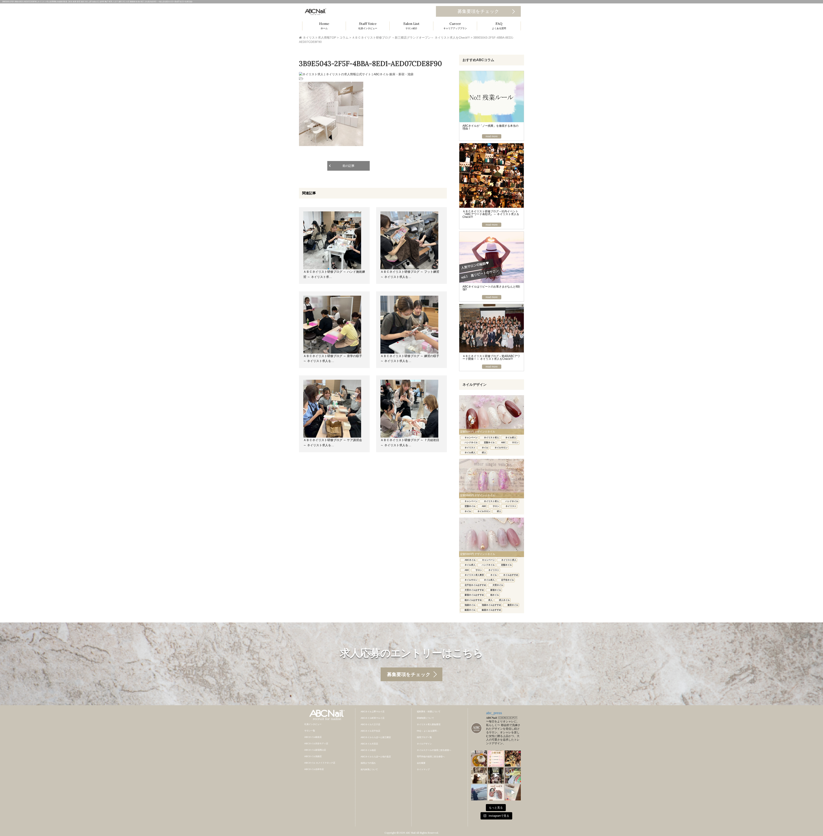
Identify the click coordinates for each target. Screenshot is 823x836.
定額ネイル (489, 442)
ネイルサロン (501, 447)
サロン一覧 (309, 730)
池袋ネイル (470, 605)
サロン (515, 442)
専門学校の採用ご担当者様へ (431, 756)
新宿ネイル (495, 590)
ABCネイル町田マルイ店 (372, 718)
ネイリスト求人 (491, 437)
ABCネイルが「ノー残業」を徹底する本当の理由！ (490, 127)
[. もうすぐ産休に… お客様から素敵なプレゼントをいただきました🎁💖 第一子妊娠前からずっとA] (513, 792)
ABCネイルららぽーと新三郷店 (376, 737)
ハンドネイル (471, 442)
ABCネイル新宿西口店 (315, 750)
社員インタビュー (312, 724)
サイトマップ (423, 769)
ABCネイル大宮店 (369, 744)
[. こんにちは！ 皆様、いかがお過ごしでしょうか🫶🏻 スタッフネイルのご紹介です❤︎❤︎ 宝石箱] (496, 792)
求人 (484, 452)
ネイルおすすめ (510, 575)
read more (492, 136)
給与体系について (369, 769)
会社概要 (421, 763)
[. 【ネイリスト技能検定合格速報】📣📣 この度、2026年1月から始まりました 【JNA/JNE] (496, 758)
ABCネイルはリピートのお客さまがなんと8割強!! (491, 288)
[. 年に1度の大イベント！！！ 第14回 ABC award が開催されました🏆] (496, 775)
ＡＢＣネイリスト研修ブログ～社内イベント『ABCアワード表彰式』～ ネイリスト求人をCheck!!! (491, 214)
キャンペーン (471, 437)
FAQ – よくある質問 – (428, 731)
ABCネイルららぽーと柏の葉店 (376, 756)
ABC (503, 442)
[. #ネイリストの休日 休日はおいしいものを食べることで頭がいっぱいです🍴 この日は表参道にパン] (513, 775)
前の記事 (348, 165)
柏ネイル (494, 595)
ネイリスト (470, 447)
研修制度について (425, 718)
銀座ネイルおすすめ (491, 610)
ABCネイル (470, 560)
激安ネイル (513, 605)
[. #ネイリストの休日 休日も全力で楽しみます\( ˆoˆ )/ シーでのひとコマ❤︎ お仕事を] (479, 792)
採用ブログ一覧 (424, 737)
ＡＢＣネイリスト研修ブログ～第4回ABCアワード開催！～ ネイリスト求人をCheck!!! (491, 357)
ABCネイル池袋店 (313, 756)
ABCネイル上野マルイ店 (372, 711)
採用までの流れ (368, 763)
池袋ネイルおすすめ (491, 605)
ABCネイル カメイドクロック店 (319, 763)
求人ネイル (504, 600)
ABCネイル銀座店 (313, 737)
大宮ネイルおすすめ (474, 590)
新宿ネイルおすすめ (474, 595)
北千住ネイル (507, 580)
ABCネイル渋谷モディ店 (316, 743)
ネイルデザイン (424, 744)
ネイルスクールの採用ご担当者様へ (434, 750)
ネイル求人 (510, 437)
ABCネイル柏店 (368, 750)
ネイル (485, 447)
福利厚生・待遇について (428, 711)
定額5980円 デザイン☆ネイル (477, 431)
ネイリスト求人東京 (474, 575)
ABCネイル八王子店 (370, 724)
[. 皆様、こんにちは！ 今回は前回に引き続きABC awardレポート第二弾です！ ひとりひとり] (479, 775)
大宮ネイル (498, 585)
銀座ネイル (470, 610)
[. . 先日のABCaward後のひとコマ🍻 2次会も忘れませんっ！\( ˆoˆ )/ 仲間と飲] (513, 758)
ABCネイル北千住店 (370, 731)
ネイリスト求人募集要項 (428, 724)
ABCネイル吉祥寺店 (314, 769)
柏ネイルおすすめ (473, 600)
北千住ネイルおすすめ (475, 585)
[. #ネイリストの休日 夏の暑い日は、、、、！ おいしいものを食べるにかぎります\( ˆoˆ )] (479, 758)
